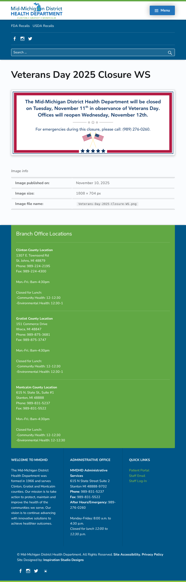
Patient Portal (139, 470)
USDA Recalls (43, 26)
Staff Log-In (138, 481)
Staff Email (137, 475)
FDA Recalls (20, 26)
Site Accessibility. (127, 554)
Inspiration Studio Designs (63, 560)
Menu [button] (165, 10)
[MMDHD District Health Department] (36, 10)
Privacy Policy (152, 554)
